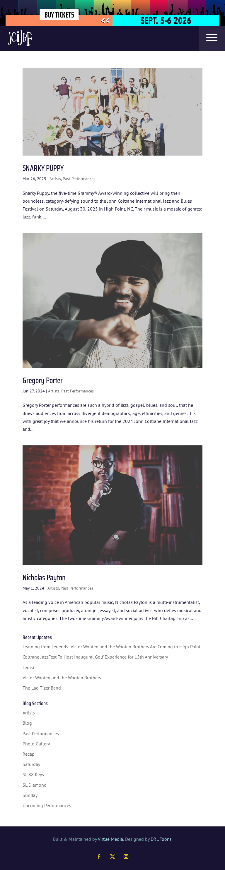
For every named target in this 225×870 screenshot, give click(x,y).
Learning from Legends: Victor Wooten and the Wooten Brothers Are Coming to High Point (111, 647)
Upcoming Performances (47, 805)
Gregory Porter (43, 380)
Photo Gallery (36, 744)
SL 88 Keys (33, 774)
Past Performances (79, 178)
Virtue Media (110, 839)
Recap (29, 754)
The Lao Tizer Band (42, 688)
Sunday (30, 795)
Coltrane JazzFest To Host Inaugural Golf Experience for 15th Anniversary (95, 657)
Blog (27, 723)
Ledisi (28, 667)
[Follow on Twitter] (112, 856)
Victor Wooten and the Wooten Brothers (62, 678)
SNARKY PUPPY (43, 168)
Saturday (31, 764)
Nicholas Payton (44, 577)
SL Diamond (35, 785)
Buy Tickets (59, 14)
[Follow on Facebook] (99, 856)
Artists (55, 178)
